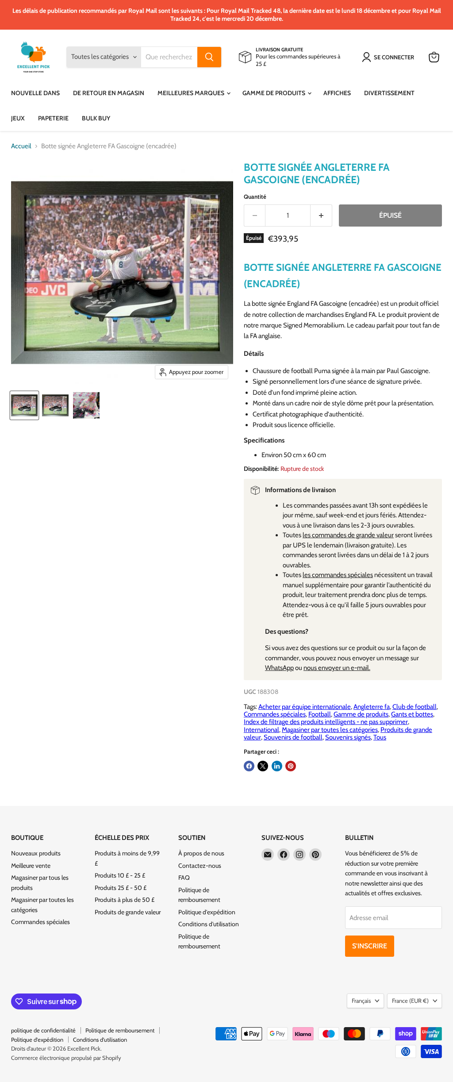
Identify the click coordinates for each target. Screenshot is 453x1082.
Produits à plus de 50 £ (124, 900)
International (261, 730)
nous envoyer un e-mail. (336, 668)
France (410, 1000)
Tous (379, 737)
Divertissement (389, 93)
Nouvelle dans (35, 93)
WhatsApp (279, 668)
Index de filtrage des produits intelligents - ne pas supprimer (326, 722)
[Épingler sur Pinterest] (290, 766)
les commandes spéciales (338, 575)
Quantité (255, 196)
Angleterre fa (371, 707)
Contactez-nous (199, 866)
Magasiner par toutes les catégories (330, 730)
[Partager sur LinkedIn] (277, 766)
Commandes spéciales (275, 714)
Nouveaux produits (36, 853)
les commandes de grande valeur (348, 535)
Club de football (414, 707)
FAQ (184, 878)
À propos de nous (201, 853)
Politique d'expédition (206, 912)
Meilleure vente (30, 866)
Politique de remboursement (119, 1030)
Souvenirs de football (293, 737)
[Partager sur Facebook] (249, 766)
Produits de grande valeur (128, 912)
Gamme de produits (274, 93)
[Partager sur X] (262, 766)
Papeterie (53, 118)
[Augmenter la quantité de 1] (321, 215)
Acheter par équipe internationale (304, 707)
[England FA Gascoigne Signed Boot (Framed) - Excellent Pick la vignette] (24, 405)
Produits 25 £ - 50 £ (120, 888)
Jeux (18, 118)
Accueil (21, 146)
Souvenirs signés (348, 737)
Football (319, 714)
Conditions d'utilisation (208, 924)
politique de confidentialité (43, 1030)
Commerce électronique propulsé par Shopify (66, 1057)
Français (361, 1000)
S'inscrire (369, 946)
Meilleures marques (191, 93)
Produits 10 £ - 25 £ (120, 875)
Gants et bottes (412, 714)
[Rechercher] (209, 57)
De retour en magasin (108, 93)
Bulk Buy (96, 118)
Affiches (337, 93)
